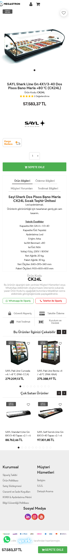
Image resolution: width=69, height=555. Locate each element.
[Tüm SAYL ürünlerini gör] (34, 114)
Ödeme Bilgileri (45, 180)
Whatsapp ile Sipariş (20, 300)
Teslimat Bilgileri (48, 188)
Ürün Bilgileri (22, 180)
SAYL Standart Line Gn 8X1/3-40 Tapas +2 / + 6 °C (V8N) (18, 436)
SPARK (25, 540)
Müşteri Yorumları (22, 188)
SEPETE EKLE (36, 167)
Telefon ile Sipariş (52, 300)
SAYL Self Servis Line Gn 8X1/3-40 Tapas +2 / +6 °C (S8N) (50, 436)
